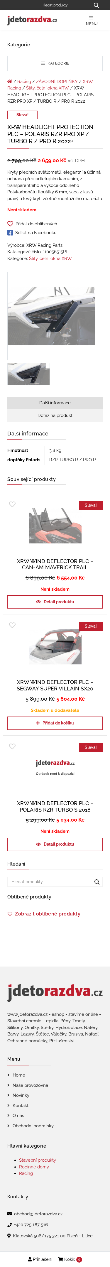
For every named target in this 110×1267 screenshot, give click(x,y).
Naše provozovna (30, 1085)
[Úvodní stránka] (9, 81)
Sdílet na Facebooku (36, 232)
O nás (18, 1115)
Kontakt (20, 1105)
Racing (24, 81)
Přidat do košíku (58, 723)
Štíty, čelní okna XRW (47, 88)
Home (19, 1075)
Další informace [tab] (55, 403)
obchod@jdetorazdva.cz (38, 1214)
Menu (92, 23)
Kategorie (58, 63)
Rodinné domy (34, 1167)
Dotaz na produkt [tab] (55, 415)
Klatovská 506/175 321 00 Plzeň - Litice (53, 1236)
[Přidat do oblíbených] (12, 504)
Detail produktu (59, 601)
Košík (71, 1259)
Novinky (21, 1095)
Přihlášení (42, 1259)
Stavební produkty (37, 1160)
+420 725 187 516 (31, 1224)
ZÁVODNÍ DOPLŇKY (57, 81)
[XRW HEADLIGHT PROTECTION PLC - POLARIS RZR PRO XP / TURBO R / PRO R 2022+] (51, 317)
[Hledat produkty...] (96, 5)
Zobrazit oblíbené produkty (47, 914)
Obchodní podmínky (33, 1126)
